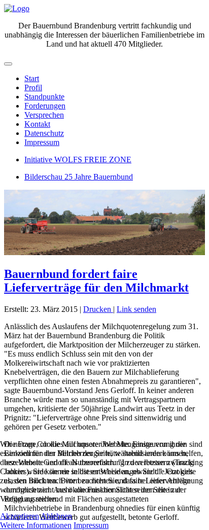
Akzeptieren (19, 516)
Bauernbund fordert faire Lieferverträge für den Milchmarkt (96, 280)
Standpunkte (44, 96)
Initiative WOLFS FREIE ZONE (77, 159)
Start (31, 78)
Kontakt (37, 124)
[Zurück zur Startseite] (16, 8)
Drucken (98, 309)
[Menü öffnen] (8, 63)
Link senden (136, 309)
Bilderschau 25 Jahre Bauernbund (78, 176)
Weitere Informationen (36, 525)
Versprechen (44, 115)
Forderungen (44, 105)
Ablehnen (56, 516)
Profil (33, 87)
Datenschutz (44, 133)
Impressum (41, 142)
